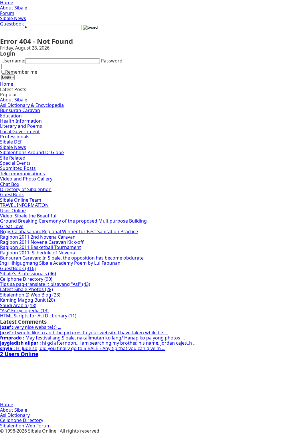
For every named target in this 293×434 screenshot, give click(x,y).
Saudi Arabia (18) (18, 305)
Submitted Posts (18, 168)
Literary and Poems (21, 126)
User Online (13, 210)
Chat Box (9, 184)
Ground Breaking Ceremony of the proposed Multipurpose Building (73, 221)
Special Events (15, 163)
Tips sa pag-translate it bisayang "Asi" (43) (45, 284)
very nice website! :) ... (30, 327)
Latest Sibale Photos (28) (26, 289)
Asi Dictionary (15, 415)
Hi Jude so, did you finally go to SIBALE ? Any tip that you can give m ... (82, 348)
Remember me (21, 72)
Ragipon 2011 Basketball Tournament (40, 247)
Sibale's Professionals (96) (28, 273)
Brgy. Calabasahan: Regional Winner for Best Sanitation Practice (69, 231)
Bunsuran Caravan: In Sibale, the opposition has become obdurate (72, 258)
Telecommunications (22, 173)
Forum (7, 13)
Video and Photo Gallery (26, 179)
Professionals (14, 136)
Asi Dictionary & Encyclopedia (32, 105)
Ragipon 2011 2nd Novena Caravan (38, 237)
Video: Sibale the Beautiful (28, 216)
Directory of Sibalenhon (26, 189)
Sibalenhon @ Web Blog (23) (30, 295)
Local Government (20, 131)
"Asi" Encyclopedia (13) (24, 310)
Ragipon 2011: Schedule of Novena (37, 253)
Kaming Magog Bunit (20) (27, 300)
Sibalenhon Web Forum (25, 426)
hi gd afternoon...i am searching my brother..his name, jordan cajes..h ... (98, 343)
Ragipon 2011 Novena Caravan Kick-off (42, 242)
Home (6, 84)
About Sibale (13, 8)
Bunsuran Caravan (20, 110)
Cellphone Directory (21, 420)
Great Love (11, 226)
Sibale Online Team (20, 200)
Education (11, 116)
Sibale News (13, 18)
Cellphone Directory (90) (26, 279)
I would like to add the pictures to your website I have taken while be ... (84, 332)
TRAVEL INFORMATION (24, 205)
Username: (13, 61)
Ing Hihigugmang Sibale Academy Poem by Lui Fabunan (60, 263)
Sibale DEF (11, 142)
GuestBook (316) (18, 268)
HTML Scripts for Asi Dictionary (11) (38, 316)
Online (19, 354)
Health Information (21, 121)
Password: (112, 61)
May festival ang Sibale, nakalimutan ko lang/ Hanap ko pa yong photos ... (92, 338)
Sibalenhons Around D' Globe (32, 152)
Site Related (12, 158)
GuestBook (12, 194)
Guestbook (12, 24)
